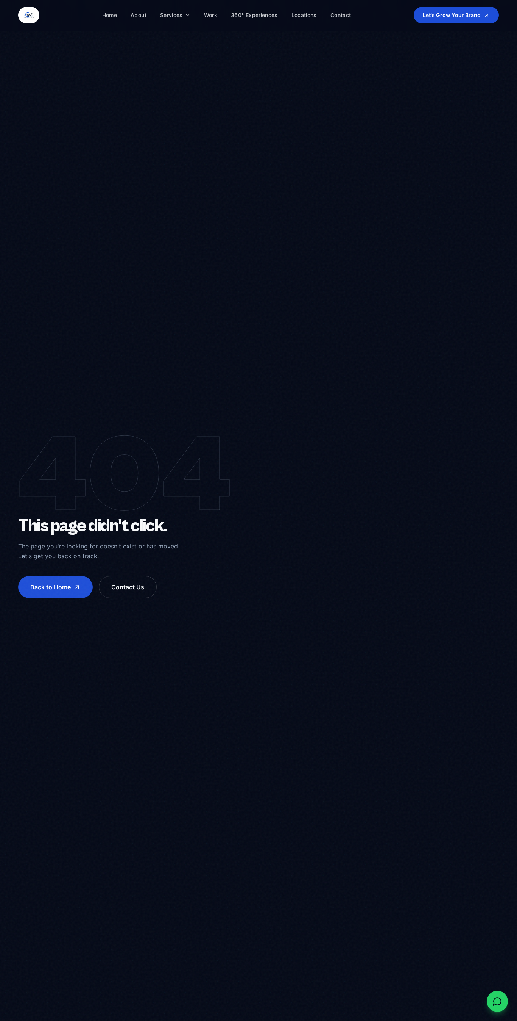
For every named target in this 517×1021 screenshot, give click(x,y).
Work (210, 15)
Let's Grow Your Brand (452, 15)
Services (171, 15)
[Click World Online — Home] (28, 15)
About (138, 15)
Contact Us (127, 587)
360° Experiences (254, 15)
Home (109, 15)
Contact (340, 15)
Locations (304, 15)
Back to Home (50, 587)
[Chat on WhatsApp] (497, 1001)
